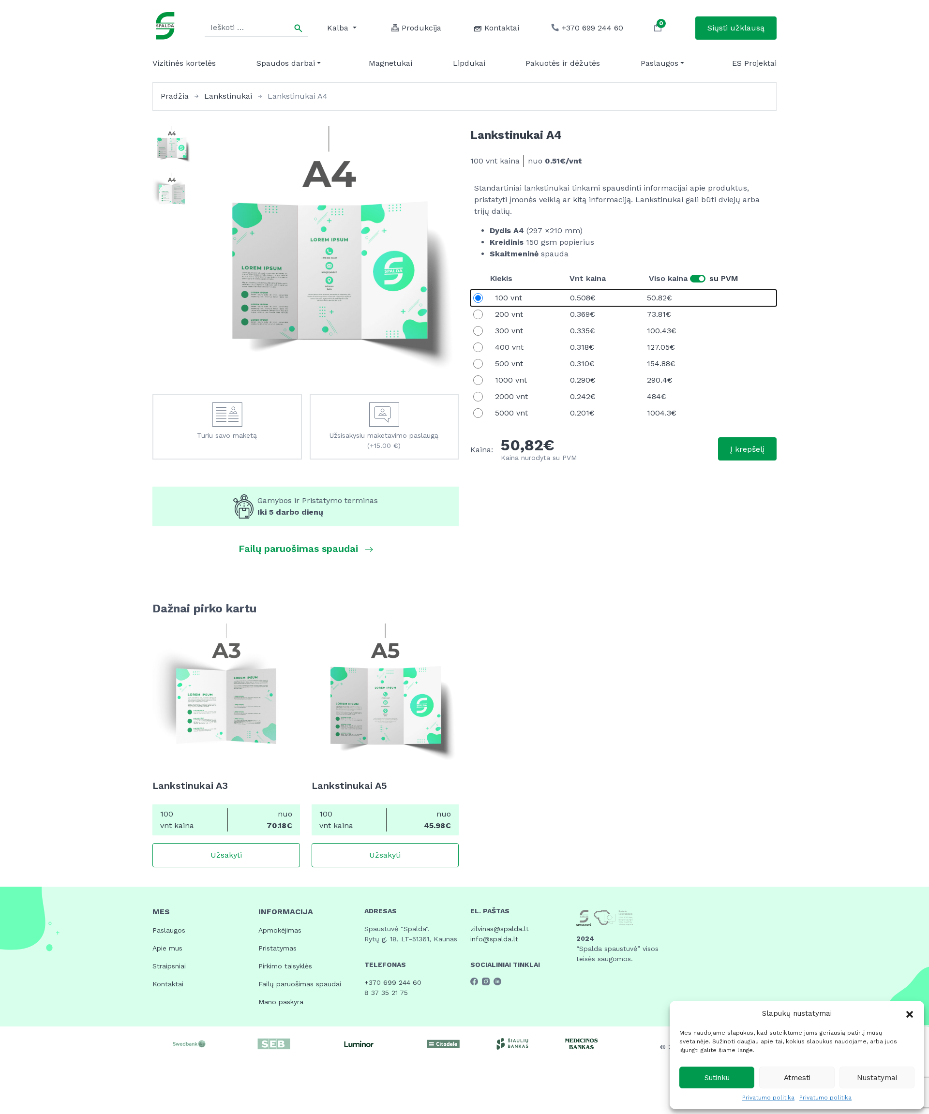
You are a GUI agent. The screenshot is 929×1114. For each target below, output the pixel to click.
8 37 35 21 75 (386, 992)
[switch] (697, 278)
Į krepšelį (747, 449)
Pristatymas (277, 948)
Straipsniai (169, 966)
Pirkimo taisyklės (285, 966)
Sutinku (717, 1077)
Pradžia (175, 96)
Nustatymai (877, 1077)
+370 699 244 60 (392, 982)
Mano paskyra (280, 1002)
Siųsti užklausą (735, 27)
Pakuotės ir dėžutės (562, 63)
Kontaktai (167, 984)
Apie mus (167, 948)
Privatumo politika (768, 1097)
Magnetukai (390, 63)
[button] (909, 1013)
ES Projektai (754, 63)
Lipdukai (469, 63)
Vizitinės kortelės (184, 63)
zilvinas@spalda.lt (499, 929)
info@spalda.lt (494, 939)
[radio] (623, 298)
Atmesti (797, 1077)
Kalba (339, 27)
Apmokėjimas (279, 930)
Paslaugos (659, 63)
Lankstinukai (228, 96)
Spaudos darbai (285, 63)
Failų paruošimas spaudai (299, 984)
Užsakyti (226, 855)
